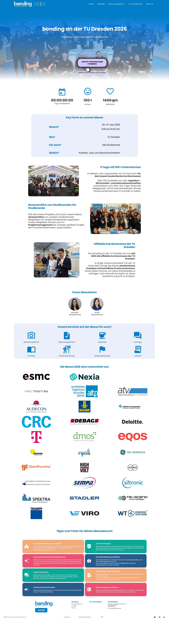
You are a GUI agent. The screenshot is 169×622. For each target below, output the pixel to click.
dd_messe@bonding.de (114, 608)
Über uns (149, 4)
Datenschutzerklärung (84, 617)
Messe (91, 4)
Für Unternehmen (135, 4)
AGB (102, 617)
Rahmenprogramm (117, 4)
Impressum (67, 617)
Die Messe (75, 602)
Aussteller (101, 4)
